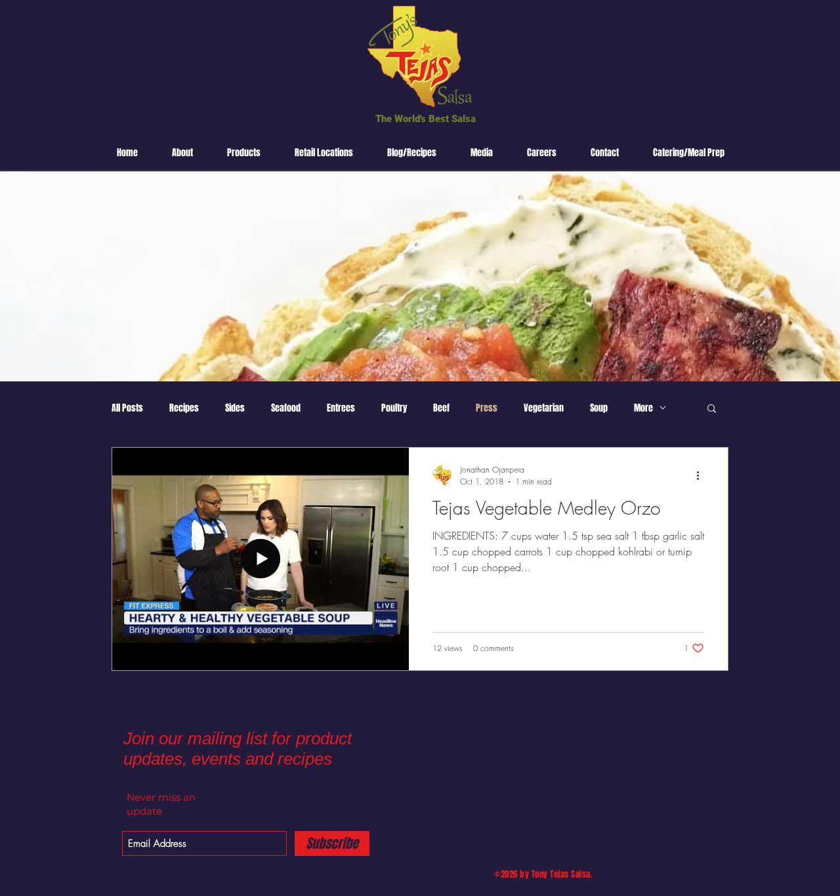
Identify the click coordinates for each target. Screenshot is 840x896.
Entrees (341, 408)
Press (486, 408)
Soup (599, 408)
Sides (235, 408)
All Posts (127, 408)
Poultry (394, 408)
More (643, 408)
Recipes (184, 408)
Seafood (286, 408)
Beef (441, 408)
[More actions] (702, 475)
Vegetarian (544, 408)
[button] (711, 409)
